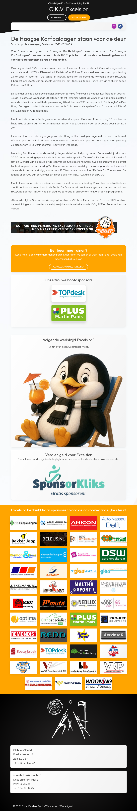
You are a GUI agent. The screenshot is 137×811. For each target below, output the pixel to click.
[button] (114, 26)
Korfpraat (56, 17)
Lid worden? (79, 17)
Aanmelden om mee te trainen (68, 267)
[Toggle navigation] (15, 26)
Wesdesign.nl (66, 806)
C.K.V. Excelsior (68, 9)
